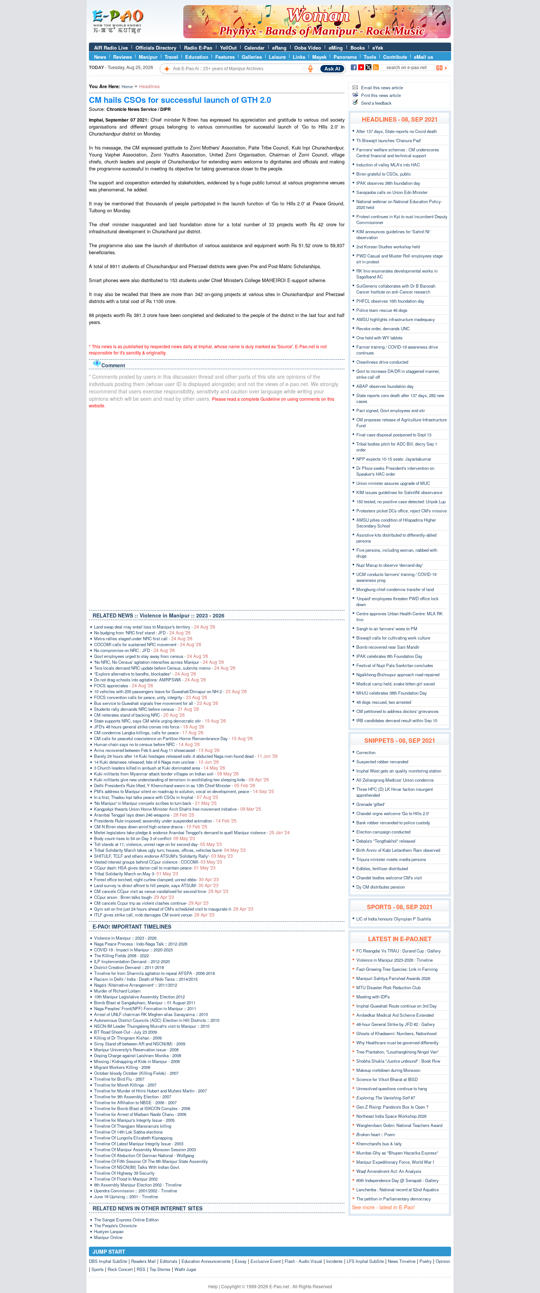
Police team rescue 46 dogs (381, 310)
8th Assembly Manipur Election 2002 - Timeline (137, 1185)
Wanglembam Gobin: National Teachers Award (399, 1125)
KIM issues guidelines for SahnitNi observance (399, 492)
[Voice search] (310, 68)
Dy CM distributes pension (380, 887)
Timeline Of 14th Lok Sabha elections (128, 1132)
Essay (240, 1261)
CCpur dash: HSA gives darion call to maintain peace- (155, 868)
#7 (385, 1098)
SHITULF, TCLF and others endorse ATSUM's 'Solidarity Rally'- (163, 856)
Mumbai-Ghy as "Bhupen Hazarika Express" (397, 1153)
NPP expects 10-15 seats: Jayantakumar (393, 459)
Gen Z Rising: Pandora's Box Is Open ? (392, 1107)
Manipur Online (108, 1237)
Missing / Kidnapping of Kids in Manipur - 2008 (137, 1061)
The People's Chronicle (115, 1225)
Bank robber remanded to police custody (393, 822)
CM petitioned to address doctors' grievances (397, 711)
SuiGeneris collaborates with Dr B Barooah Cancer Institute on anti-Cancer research (395, 289)
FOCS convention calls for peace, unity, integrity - (150, 697)
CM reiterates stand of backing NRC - (139, 715)
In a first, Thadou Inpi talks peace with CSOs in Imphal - (156, 797)
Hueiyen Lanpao (108, 1231)
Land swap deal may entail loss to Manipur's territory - (154, 627)
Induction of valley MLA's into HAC (388, 165)
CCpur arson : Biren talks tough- (134, 897)
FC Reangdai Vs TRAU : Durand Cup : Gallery (398, 951)
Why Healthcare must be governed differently (397, 1042)
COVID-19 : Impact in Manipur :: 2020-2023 (133, 949)
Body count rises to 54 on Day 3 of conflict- (144, 838)
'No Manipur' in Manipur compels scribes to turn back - (155, 803)
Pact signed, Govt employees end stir (390, 410)
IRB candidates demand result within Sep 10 (396, 720)
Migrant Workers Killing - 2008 (122, 1067)
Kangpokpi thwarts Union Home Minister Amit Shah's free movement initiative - (177, 809)
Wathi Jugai (185, 1269)
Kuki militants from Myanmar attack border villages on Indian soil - (166, 774)
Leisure (277, 56)
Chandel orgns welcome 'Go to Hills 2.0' (392, 813)
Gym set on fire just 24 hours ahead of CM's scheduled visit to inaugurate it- (173, 909)
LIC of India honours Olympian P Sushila (393, 919)
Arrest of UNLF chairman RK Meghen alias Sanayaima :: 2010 (151, 1014)
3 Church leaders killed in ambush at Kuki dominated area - (159, 768)
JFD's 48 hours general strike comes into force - (149, 727)
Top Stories (160, 1269)
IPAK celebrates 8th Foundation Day (389, 656)
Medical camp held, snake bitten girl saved (395, 684)
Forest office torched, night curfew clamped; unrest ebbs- (156, 879)
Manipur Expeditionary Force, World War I (395, 1162)
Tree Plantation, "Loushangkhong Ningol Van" (397, 1052)
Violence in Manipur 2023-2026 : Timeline (394, 960)
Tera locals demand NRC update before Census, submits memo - (164, 668)
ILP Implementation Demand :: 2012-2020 (132, 961)
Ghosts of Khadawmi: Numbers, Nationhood (396, 1033)
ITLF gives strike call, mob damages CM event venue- (154, 915)
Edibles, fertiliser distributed (382, 868)
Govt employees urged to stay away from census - (151, 656)
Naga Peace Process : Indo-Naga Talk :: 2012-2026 (140, 944)
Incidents (334, 1261)
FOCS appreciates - (123, 685)
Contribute (395, 56)
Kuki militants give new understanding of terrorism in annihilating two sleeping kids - (181, 779)
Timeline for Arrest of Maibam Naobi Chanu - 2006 (140, 1114)
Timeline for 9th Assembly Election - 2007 (132, 1096)
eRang (279, 47)
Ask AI (332, 69)
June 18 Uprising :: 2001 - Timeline (126, 1196)
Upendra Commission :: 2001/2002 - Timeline (135, 1190)
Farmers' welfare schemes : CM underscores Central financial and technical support (397, 152)
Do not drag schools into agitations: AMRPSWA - (150, 679)
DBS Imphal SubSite (108, 1261)
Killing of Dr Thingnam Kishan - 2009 (128, 1038)
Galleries (252, 56)
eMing (336, 47)
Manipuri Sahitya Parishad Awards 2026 (393, 978)
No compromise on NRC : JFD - (134, 650)
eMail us (423, 56)
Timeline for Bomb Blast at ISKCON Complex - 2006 (142, 1108)
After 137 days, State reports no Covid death (396, 131)
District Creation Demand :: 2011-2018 (129, 967)
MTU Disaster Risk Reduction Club (388, 987)
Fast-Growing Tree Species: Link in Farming (397, 969)
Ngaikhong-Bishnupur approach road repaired (397, 674)
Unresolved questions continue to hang (391, 1088)
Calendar (254, 47)
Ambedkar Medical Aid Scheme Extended (394, 1015)
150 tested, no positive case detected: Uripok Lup (401, 501)
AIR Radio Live (111, 47)
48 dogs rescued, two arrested (383, 702)
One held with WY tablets (379, 338)
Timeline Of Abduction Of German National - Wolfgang (144, 1155)
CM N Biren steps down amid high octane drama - (150, 826)
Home (127, 86)
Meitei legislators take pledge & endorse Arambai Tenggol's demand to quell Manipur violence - (192, 832)
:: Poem (375, 1134)
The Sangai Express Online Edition (126, 1219)
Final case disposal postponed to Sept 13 (393, 434)
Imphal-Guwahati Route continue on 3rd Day (396, 1006)
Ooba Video (307, 47)
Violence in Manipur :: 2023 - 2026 (125, 938)
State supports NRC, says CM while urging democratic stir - (160, 721)
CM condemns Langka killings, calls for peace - (149, 732)
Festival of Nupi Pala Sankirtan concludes (394, 665)
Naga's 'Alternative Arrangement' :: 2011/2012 (135, 985)
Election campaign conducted (383, 832)
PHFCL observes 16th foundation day (390, 301)
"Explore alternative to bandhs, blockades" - (145, 674)
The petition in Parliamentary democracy (393, 1199)
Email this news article (382, 87)
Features (225, 56)
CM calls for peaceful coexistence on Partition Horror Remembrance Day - (173, 738)
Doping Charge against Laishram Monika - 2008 (137, 1055)
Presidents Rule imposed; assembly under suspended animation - (165, 821)
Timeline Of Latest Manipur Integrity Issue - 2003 (138, 1143)
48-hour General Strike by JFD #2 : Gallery (395, 1024)
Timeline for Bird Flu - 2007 (119, 1079)
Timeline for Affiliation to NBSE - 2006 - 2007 (135, 1102)
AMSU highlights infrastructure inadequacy (395, 319)
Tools (370, 56)
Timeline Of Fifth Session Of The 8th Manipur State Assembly (151, 1161)
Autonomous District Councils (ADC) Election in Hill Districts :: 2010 (156, 1020)
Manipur (148, 56)
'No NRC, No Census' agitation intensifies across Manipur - (159, 662)
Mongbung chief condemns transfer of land (395, 589)
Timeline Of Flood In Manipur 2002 (126, 1179)
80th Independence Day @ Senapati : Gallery (397, 1180)
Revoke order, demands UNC (383, 328)
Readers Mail (143, 1261)
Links (299, 56)
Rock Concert (120, 1269)
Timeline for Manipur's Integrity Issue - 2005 (134, 1120)
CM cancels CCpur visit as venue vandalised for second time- (161, 891)
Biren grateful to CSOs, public (383, 174)
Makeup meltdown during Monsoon (388, 1070)
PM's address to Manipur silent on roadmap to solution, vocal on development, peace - (184, 791)
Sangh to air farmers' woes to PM (386, 628)
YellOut (228, 47)
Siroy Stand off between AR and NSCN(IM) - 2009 (139, 1044)
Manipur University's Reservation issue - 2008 (136, 1049)
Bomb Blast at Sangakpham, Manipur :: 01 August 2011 (144, 1002)
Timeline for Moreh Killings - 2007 (125, 1085)
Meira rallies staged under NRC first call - (143, 638)
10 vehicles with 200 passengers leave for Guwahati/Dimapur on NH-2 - (170, 691)
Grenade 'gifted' (370, 804)
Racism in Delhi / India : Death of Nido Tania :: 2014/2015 (146, 979)
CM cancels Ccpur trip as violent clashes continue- (151, 903)
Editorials (168, 1261)
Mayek (319, 56)
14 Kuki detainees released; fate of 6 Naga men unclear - (156, 762)
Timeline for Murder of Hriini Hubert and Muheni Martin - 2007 (150, 1091)
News (100, 56)
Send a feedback (376, 103)
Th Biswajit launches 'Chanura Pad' (388, 140)
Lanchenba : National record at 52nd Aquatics (397, 1189)
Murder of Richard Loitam (117, 991)
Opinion (443, 1261)
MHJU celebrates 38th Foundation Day (391, 693)
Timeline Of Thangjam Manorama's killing (132, 1126)
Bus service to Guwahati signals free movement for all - (156, 703)
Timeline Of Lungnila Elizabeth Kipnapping (133, 1138)
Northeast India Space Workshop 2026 (391, 1116)
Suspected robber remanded (382, 761)
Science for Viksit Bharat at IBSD (387, 1079)
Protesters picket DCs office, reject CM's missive (401, 511)
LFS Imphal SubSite (365, 1261)
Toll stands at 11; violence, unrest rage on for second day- (158, 844)
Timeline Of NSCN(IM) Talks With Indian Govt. (137, 1167)
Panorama (345, 56)
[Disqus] (217, 507)
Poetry (426, 1261)
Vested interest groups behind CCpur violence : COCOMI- (158, 862)
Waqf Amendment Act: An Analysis (388, 1171)
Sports (97, 1269)
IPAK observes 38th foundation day (388, 183)
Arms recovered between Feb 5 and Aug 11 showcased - (157, 750)
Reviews (122, 56)
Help (213, 1286)
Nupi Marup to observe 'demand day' (389, 565)
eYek (377, 47)
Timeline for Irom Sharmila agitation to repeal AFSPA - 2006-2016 (154, 973)
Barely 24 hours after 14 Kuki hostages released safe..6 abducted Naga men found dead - (186, 756)
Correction (365, 752)
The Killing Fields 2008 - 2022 (121, 955)
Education (196, 56)
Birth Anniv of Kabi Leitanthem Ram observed (398, 850)
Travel (171, 56)
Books (357, 47)
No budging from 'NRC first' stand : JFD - (142, 632)
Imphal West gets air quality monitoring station (398, 771)
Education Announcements (206, 1261)
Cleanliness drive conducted (382, 362)
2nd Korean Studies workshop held (388, 246)
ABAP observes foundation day (385, 386)
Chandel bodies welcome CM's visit (389, 877)
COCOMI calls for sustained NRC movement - (147, 644)
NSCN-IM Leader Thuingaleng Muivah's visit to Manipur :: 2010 (151, 1026)
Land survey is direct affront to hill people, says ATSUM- (156, 885)
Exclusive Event (266, 1261)
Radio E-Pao (198, 47)
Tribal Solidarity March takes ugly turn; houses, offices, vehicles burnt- (170, 850)
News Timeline (401, 1261)
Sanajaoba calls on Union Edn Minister (392, 192)
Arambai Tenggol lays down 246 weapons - (144, 815)
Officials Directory (156, 47)
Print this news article (381, 95)
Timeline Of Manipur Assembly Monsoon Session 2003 (145, 1149)
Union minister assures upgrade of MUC (393, 483)
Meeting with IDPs (373, 997)
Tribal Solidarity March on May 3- (136, 873)
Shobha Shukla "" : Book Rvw (398, 1061)
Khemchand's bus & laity (379, 1143)
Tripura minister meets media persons (391, 859)
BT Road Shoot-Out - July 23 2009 (125, 1032)
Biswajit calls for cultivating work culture (393, 638)
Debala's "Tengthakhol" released (385, 841)
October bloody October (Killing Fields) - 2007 (136, 1073)
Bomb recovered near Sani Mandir (388, 647)
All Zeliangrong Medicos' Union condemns (395, 780)
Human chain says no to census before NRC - (147, 744)
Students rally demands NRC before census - (146, 709)
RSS (141, 1269)
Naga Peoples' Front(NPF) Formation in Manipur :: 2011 (145, 1008)
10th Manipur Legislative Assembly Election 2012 (139, 997)
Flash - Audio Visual (303, 1261)
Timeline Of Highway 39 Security (124, 1173)
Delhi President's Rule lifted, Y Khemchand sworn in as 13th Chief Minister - (174, 785)
